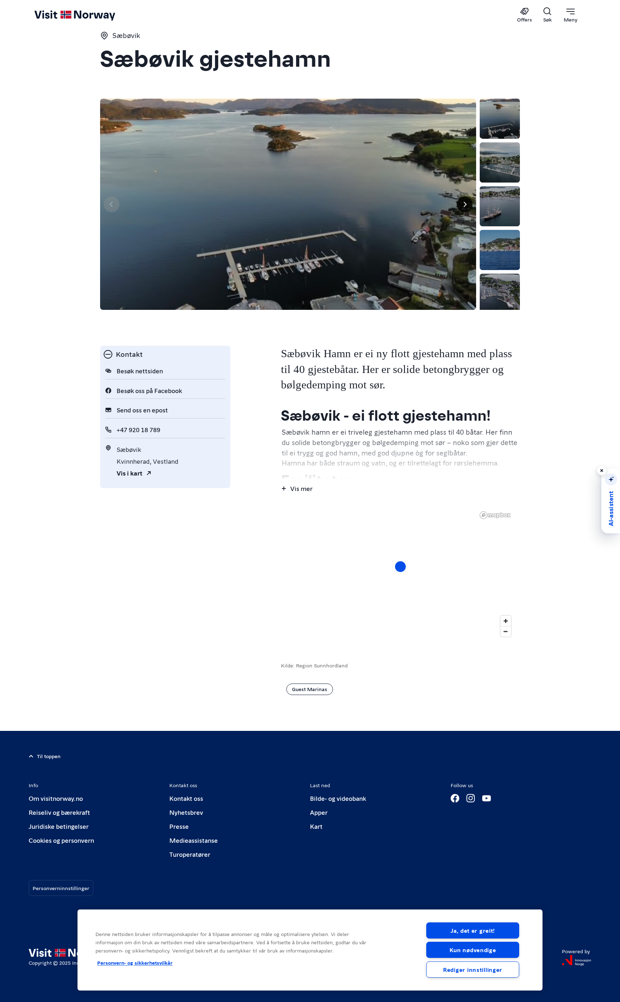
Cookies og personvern (61, 840)
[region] (400, 573)
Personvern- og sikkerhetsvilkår (135, 962)
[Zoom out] (506, 631)
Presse (179, 826)
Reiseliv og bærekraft (59, 812)
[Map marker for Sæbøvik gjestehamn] (400, 566)
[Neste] (465, 204)
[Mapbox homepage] (495, 515)
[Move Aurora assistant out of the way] (601, 470)
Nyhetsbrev (186, 812)
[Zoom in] (506, 621)
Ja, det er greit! (473, 930)
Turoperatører (189, 854)
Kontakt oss (186, 798)
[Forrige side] (111, 204)
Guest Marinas (309, 689)
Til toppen (49, 756)
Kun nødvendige (473, 950)
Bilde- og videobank (338, 798)
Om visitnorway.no (56, 798)
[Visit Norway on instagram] (470, 798)
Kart (316, 826)
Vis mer (301, 488)
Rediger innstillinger (472, 969)
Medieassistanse (193, 840)
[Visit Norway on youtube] (486, 798)
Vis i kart (129, 473)
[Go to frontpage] (86, 15)
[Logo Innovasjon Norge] (576, 960)
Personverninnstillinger (61, 888)
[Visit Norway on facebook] (455, 798)
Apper (319, 812)
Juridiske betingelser (59, 826)
